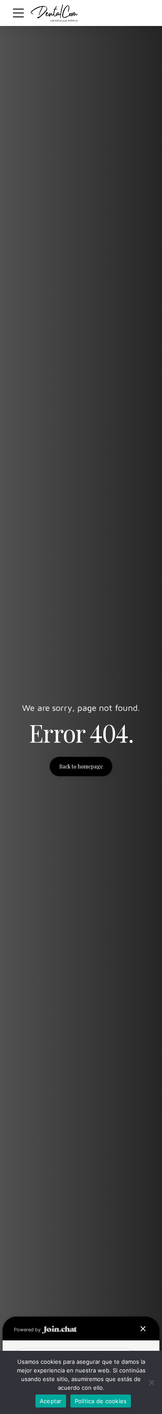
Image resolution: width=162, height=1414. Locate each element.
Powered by (28, 1330)
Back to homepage (81, 766)
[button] (143, 1329)
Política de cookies (101, 1401)
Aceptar (51, 1401)
